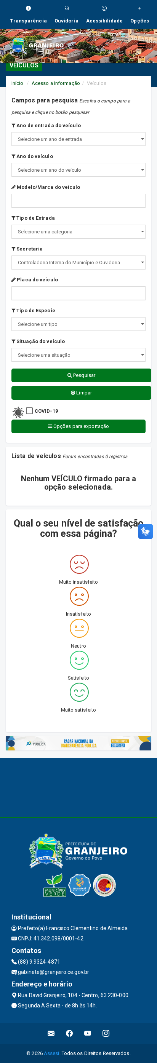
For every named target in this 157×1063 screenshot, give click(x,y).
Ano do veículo (34, 156)
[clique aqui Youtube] (88, 1033)
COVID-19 (46, 411)
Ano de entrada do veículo (48, 125)
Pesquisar (83, 375)
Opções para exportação (80, 426)
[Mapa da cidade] (78, 786)
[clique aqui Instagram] (106, 1033)
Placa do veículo (37, 280)
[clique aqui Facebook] (69, 1033)
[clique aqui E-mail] (51, 1033)
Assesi (51, 1053)
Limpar (83, 393)
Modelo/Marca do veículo (48, 187)
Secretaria (29, 249)
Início (17, 83)
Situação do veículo (40, 341)
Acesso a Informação (56, 83)
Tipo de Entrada (35, 218)
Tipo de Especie (35, 310)
